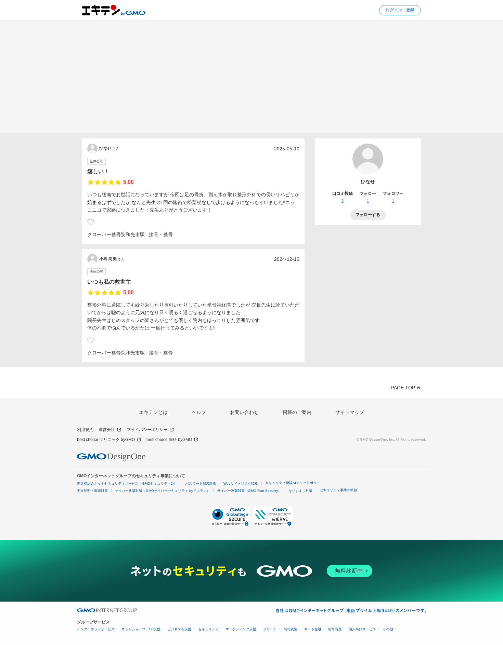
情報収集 (290, 629)
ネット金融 (312, 629)
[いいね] (90, 222)
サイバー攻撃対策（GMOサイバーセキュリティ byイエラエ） (162, 491)
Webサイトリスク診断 (240, 483)
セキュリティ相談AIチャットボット (292, 483)
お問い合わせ (244, 412)
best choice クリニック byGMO (106, 439)
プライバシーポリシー (147, 429)
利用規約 (85, 429)
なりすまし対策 (300, 491)
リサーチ (270, 629)
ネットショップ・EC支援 (140, 629)
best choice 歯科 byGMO (169, 439)
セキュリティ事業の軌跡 (338, 490)
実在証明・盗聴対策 (92, 491)
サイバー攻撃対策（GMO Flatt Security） (249, 491)
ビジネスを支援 (179, 629)
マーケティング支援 (240, 629)
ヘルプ (199, 412)
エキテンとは (153, 412)
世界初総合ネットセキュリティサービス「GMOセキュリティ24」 (127, 483)
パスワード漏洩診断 (200, 483)
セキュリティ (208, 629)
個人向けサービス (362, 629)
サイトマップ (349, 412)
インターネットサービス (96, 629)
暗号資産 (335, 629)
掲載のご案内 (297, 412)
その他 (388, 629)
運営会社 (107, 429)
